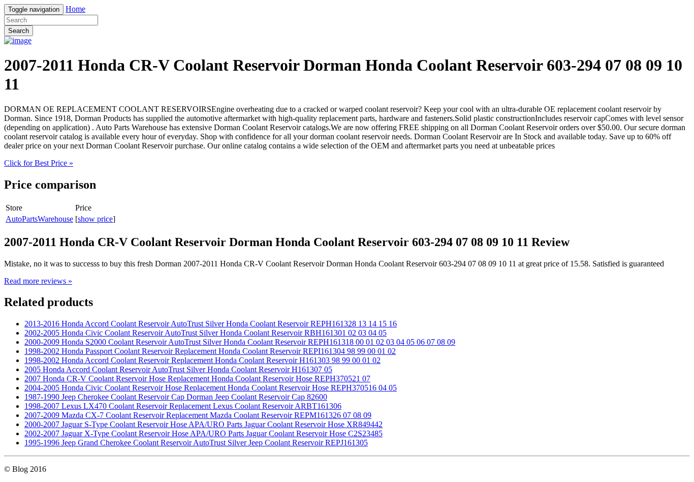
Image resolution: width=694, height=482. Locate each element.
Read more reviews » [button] (38, 281)
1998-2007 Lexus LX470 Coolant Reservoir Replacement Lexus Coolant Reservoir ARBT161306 (182, 406)
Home (75, 9)
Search (18, 31)
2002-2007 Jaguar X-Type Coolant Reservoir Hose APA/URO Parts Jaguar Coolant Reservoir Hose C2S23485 (203, 433)
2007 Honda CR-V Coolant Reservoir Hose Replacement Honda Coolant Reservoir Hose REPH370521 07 (197, 378)
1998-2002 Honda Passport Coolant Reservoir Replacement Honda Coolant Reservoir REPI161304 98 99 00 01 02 (210, 351)
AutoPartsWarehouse (39, 219)
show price (95, 219)
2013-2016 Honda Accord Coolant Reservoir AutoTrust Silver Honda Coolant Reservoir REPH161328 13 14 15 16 (210, 323)
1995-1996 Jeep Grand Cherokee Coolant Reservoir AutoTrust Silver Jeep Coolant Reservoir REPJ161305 (196, 442)
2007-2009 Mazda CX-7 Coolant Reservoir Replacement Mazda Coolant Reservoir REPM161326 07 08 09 (197, 415)
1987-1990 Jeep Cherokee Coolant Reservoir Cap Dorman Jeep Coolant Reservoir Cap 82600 (175, 397)
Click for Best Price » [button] (38, 163)
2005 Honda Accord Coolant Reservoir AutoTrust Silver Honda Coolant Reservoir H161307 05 (178, 369)
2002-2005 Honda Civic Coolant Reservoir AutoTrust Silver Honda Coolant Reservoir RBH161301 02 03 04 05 (205, 332)
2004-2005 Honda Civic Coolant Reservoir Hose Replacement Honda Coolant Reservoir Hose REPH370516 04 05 (210, 387)
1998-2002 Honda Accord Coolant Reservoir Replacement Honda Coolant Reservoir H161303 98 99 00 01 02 (202, 360)
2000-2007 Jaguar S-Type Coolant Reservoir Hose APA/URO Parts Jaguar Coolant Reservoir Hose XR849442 (203, 424)
